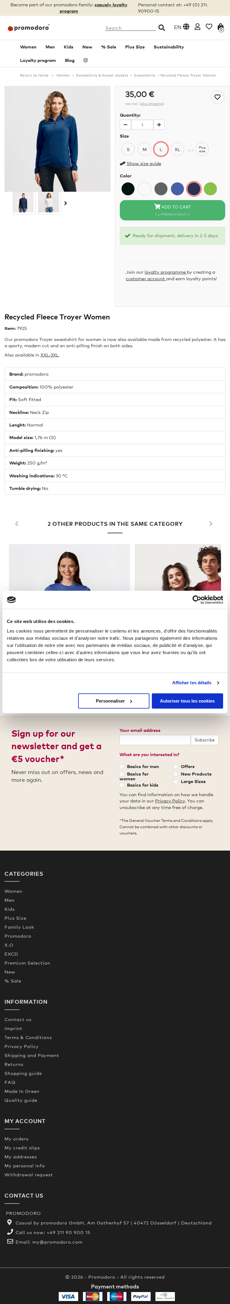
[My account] (197, 26)
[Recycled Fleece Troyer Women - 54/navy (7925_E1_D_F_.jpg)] (24, 202)
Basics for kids (142, 784)
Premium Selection (27, 962)
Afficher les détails (192, 682)
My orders (16, 1138)
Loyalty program (38, 60)
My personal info (24, 1165)
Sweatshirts (144, 75)
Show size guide (144, 163)
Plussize (202, 149)
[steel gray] (161, 189)
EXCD (11, 953)
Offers (188, 766)
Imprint (13, 1028)
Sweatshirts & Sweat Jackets (102, 75)
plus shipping (152, 104)
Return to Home (34, 75)
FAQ (10, 1082)
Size (124, 135)
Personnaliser (110, 700)
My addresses (20, 1156)
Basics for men (143, 766)
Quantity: (130, 115)
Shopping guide (23, 1073)
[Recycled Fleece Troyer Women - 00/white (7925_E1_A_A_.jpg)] (50, 202)
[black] (128, 189)
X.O (8, 944)
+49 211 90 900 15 (68, 1232)
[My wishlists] (209, 26)
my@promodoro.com (57, 1241)
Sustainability (169, 46)
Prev (18, 524)
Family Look (19, 927)
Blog (70, 60)
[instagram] (85, 60)
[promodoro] (28, 27)
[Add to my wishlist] (217, 97)
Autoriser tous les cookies (187, 700)
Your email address (140, 730)
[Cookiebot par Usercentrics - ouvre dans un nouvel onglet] (197, 599)
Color (125, 175)
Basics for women (134, 776)
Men (50, 46)
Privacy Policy (170, 800)
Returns (13, 1064)
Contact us (17, 1019)
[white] (144, 189)
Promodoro (17, 936)
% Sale (108, 46)
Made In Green (22, 1091)
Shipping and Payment (31, 1055)
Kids (68, 46)
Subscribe (205, 739)
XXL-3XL (49, 354)
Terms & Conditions (28, 1037)
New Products (196, 773)
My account (25, 1120)
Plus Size (135, 46)
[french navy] (194, 189)
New (87, 46)
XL (177, 149)
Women (28, 46)
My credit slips (22, 1147)
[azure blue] (177, 189)
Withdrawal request (28, 1174)
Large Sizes (193, 781)
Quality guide (20, 1100)
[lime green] (210, 189)
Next (65, 203)
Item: (10, 328)
